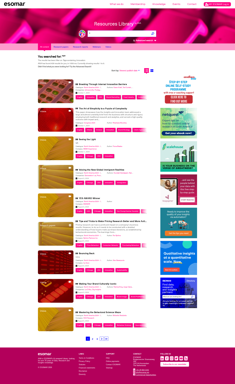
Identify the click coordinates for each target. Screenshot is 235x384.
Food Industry (128, 97)
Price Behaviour (93, 245)
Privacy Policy (84, 361)
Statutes (82, 365)
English (80, 97)
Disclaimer (83, 371)
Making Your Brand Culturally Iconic (98, 283)
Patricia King (118, 287)
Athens (89, 130)
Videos (108, 47)
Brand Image (122, 296)
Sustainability (122, 270)
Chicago (90, 156)
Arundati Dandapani (121, 173)
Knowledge (159, 4)
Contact (192, 4)
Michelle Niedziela (119, 315)
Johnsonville (89, 90)
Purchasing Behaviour (130, 245)
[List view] (146, 70)
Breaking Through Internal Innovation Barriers (103, 84)
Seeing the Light (87, 139)
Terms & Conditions (86, 358)
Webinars (97, 47)
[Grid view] (151, 70)
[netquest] (178, 123)
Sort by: (115, 70)
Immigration (121, 182)
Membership (138, 4)
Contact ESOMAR (113, 365)
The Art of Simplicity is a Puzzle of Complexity (103, 108)
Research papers (61, 47)
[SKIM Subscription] (178, 223)
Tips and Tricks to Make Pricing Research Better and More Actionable (115, 221)
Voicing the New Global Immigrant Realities (101, 169)
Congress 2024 (89, 123)
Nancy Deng (133, 173)
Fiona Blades (117, 146)
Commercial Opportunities (145, 375)
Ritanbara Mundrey (120, 123)
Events (176, 4)
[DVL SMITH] (178, 90)
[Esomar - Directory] (178, 293)
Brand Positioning (137, 296)
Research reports (80, 47)
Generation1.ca (90, 175)
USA (100, 97)
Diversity (82, 374)
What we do (116, 4)
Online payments (112, 361)
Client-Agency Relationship (144, 130)
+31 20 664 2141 (142, 370)
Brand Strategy (124, 130)
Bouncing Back (87, 253)
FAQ (107, 358)
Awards (145, 211)
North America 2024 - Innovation (96, 87)
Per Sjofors (117, 235)
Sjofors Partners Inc (90, 238)
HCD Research (88, 318)
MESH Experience (90, 149)
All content (44, 47)
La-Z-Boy (88, 289)
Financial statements (87, 368)
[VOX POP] (178, 189)
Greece (99, 130)
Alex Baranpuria (118, 260)
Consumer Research (146, 97)
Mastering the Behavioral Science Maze (100, 312)
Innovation (91, 97)
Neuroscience (140, 325)
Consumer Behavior (110, 245)
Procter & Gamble (103, 175)
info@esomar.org (142, 372)
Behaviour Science (124, 325)
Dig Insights (96, 289)
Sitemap (109, 368)
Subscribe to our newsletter (174, 364)
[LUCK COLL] (178, 156)
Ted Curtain (127, 87)
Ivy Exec (86, 263)
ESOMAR (86, 204)
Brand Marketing (112, 97)
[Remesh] (178, 258)
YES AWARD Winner (89, 198)
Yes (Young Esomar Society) (127, 211)
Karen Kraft (118, 87)
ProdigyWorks (100, 90)
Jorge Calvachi (128, 287)
